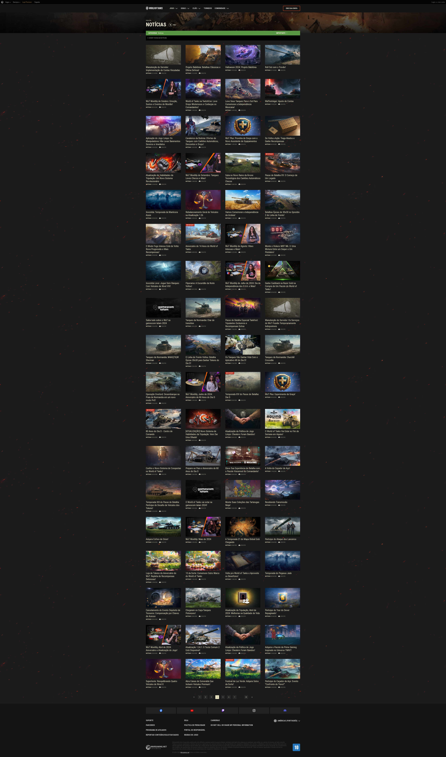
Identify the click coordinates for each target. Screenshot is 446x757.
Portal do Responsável (194, 730)
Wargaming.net (184, 752)
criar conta (441, 2)
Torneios (208, 8)
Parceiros (150, 725)
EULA (186, 720)
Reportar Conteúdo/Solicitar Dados (162, 735)
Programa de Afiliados (156, 730)
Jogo (172, 8)
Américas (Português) (287, 721)
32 (246, 697)
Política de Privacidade (194, 725)
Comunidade (220, 8)
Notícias (148, 73)
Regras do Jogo (191, 735)
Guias (183, 8)
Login (433, 2)
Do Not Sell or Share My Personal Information (232, 725)
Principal (149, 20)
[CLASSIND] (296, 747)
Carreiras (215, 720)
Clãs (195, 8)
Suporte (149, 720)
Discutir (163, 73)
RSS (174, 25)
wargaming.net (156, 747)
